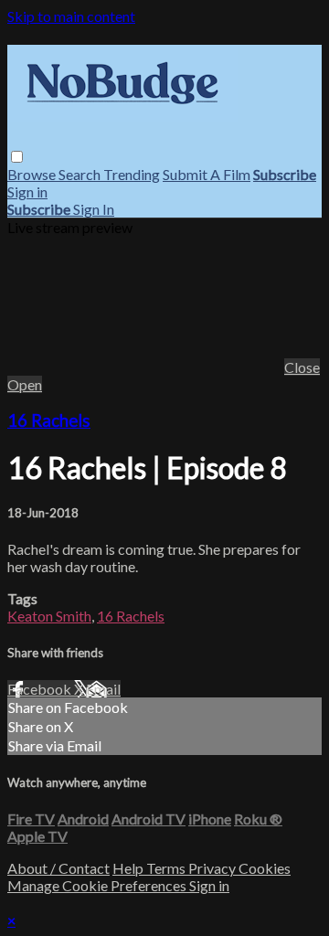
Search (80, 174)
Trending (131, 174)
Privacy (213, 868)
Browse (32, 174)
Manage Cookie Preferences (98, 885)
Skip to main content (71, 16)
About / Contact (58, 868)
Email (103, 688)
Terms (167, 868)
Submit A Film (206, 174)
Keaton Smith (49, 615)
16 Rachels (48, 420)
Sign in (27, 191)
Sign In (93, 209)
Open (24, 384)
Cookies (265, 868)
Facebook (40, 688)
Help (129, 868)
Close (302, 367)
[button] (17, 157)
